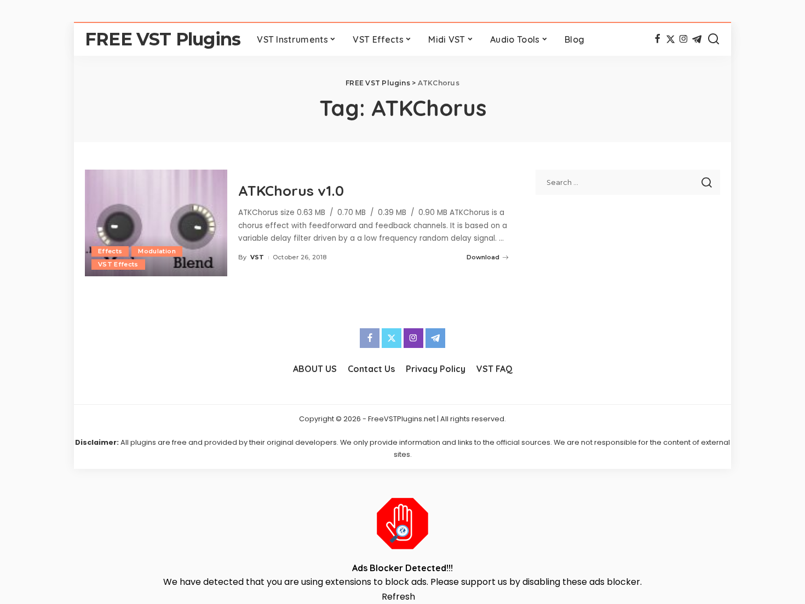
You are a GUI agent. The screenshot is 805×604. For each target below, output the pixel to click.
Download (483, 257)
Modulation (156, 251)
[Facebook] (657, 39)
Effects (110, 251)
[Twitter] (670, 39)
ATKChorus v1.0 (291, 191)
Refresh (398, 596)
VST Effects (118, 264)
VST (257, 257)
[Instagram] (683, 39)
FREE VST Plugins (162, 39)
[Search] (713, 39)
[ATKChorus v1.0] (156, 223)
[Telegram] (697, 39)
